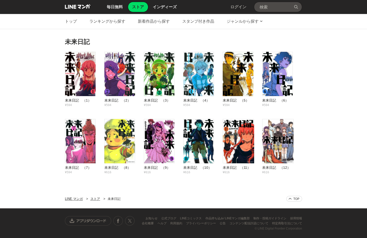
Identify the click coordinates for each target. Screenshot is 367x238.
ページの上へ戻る (294, 199)
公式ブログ (169, 218)
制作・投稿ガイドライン (270, 218)
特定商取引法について (287, 223)
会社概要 (148, 223)
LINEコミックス (191, 218)
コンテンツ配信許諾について (249, 223)
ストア (95, 199)
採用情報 (296, 218)
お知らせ (152, 218)
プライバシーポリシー (201, 223)
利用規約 (176, 223)
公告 (223, 223)
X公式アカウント (130, 221)
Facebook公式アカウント (118, 221)
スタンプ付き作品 (198, 21)
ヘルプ (162, 223)
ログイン (238, 7)
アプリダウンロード (88, 221)
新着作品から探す (154, 21)
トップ (71, 21)
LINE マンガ (77, 6)
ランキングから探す (107, 21)
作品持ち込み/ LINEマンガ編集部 (227, 218)
